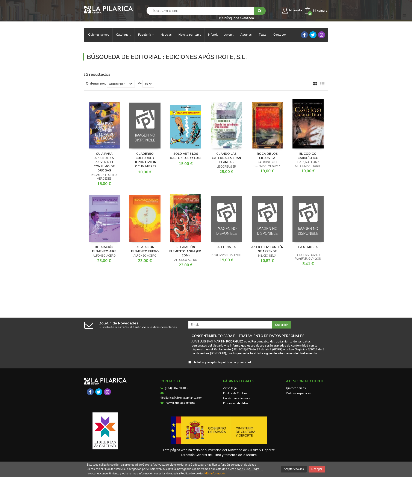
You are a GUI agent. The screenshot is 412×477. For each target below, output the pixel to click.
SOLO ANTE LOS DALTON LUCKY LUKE (185, 156)
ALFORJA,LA (226, 247)
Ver (140, 83)
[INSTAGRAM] (321, 34)
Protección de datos (235, 403)
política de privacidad (236, 362)
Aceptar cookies (294, 469)
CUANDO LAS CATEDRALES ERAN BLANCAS (226, 158)
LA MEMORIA (308, 247)
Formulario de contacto (180, 403)
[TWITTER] (313, 34)
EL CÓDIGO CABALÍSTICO (308, 156)
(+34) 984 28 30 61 (177, 388)
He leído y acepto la (222, 362)
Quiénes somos (296, 388)
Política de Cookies (235, 393)
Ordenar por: (96, 83)
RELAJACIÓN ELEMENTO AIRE (104, 249)
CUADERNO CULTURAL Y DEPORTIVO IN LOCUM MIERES (144, 160)
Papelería (145, 35)
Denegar (316, 469)
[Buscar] (260, 11)
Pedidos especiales (298, 393)
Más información (215, 473)
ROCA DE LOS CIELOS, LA (267, 156)
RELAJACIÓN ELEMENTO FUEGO (145, 249)
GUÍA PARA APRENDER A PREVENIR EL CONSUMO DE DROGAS (104, 162)
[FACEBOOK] (304, 34)
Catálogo (122, 35)
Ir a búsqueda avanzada (236, 18)
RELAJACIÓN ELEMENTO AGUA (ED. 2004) (185, 251)
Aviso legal (230, 388)
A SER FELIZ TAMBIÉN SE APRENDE (267, 249)
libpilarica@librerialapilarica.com (181, 398)
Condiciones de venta (236, 398)
